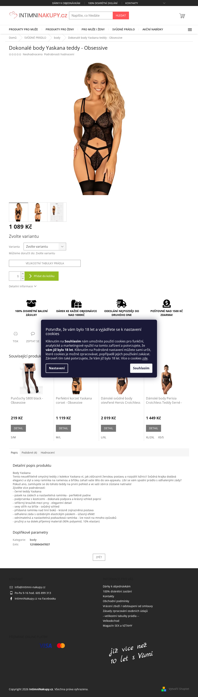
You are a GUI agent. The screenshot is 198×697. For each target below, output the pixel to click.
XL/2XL (150, 437)
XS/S (161, 437)
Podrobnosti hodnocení (59, 54)
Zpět (99, 557)
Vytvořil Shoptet (179, 689)
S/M (13, 437)
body (33, 540)
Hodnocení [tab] (48, 452)
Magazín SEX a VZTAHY (117, 625)
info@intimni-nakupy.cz (30, 587)
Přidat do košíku (44, 276)
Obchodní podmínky (116, 601)
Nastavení (57, 368)
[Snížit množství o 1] (23, 278)
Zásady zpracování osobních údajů (125, 611)
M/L (58, 437)
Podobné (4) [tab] (29, 452)
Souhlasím (141, 368)
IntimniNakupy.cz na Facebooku (35, 598)
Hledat (121, 15)
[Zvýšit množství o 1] (23, 274)
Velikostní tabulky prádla (45, 263)
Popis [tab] (14, 452)
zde (145, 358)
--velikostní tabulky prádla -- (121, 616)
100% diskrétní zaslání (103, 3)
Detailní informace (21, 286)
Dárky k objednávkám (66, 3)
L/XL (103, 437)
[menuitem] (23, 29)
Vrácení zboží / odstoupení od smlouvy (128, 606)
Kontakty (131, 3)
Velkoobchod (111, 621)
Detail (18, 428)
